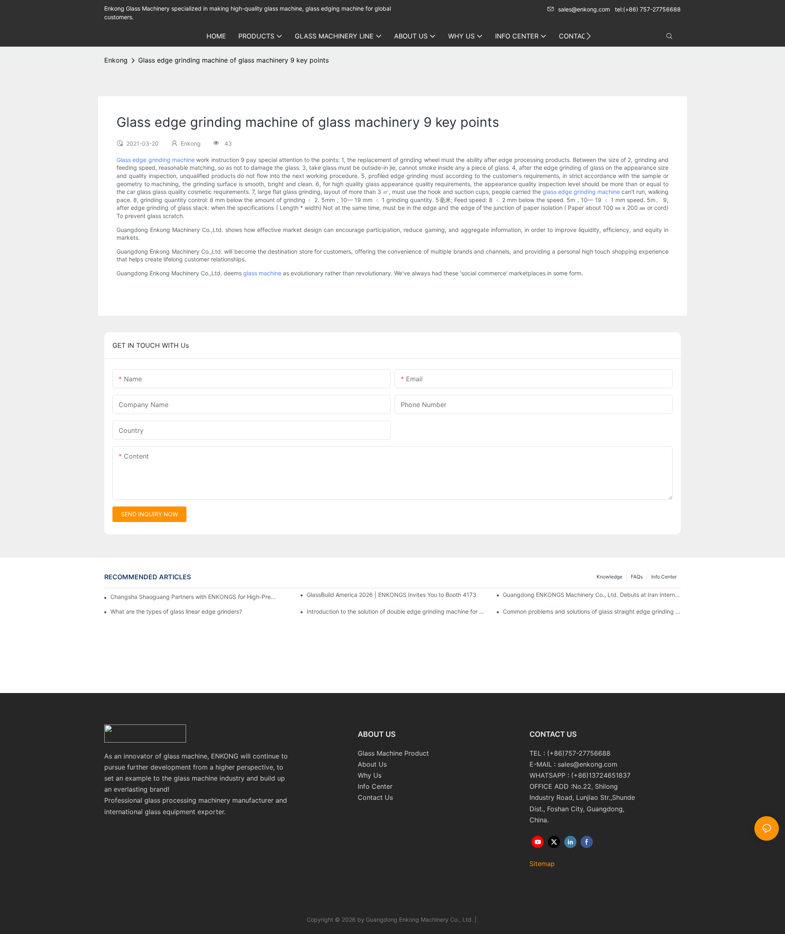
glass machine (262, 273)
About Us (372, 764)
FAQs (637, 577)
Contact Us (375, 797)
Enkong (116, 60)
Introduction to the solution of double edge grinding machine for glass (395, 611)
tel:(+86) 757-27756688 (648, 9)
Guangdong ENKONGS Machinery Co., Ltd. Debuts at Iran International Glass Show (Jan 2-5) (592, 594)
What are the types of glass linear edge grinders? (176, 611)
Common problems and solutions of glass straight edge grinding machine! (592, 611)
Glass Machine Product (393, 753)
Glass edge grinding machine (156, 159)
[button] (588, 36)
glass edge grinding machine (581, 191)
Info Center (664, 577)
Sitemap (542, 864)
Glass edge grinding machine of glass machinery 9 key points (233, 60)
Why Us (369, 775)
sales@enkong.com (584, 9)
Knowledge (609, 577)
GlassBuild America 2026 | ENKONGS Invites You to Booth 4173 (391, 594)
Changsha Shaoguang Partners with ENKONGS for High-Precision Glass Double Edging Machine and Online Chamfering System (194, 596)
